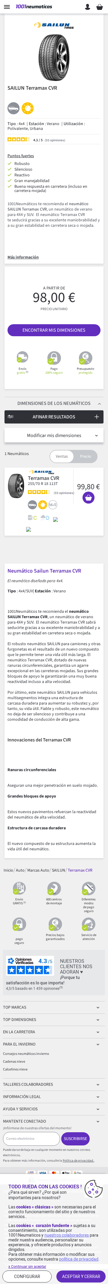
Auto (20, 870)
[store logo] (34, 7)
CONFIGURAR (27, 1276)
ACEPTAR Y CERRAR (81, 1276)
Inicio (8, 870)
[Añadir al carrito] (88, 498)
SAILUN (58, 870)
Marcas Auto (38, 870)
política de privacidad (78, 1259)
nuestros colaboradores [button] (66, 1235)
